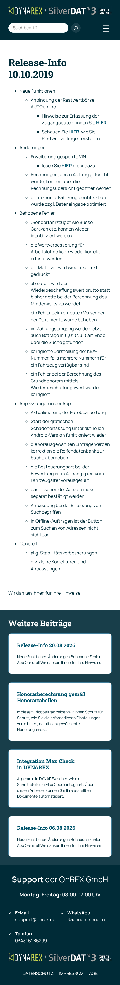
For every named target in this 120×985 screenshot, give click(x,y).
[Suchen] (76, 28)
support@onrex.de (35, 919)
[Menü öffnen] (106, 28)
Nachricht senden (86, 919)
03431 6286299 (31, 941)
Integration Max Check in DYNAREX (46, 764)
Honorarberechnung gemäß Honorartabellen (51, 697)
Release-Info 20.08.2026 (46, 645)
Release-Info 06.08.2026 (46, 828)
